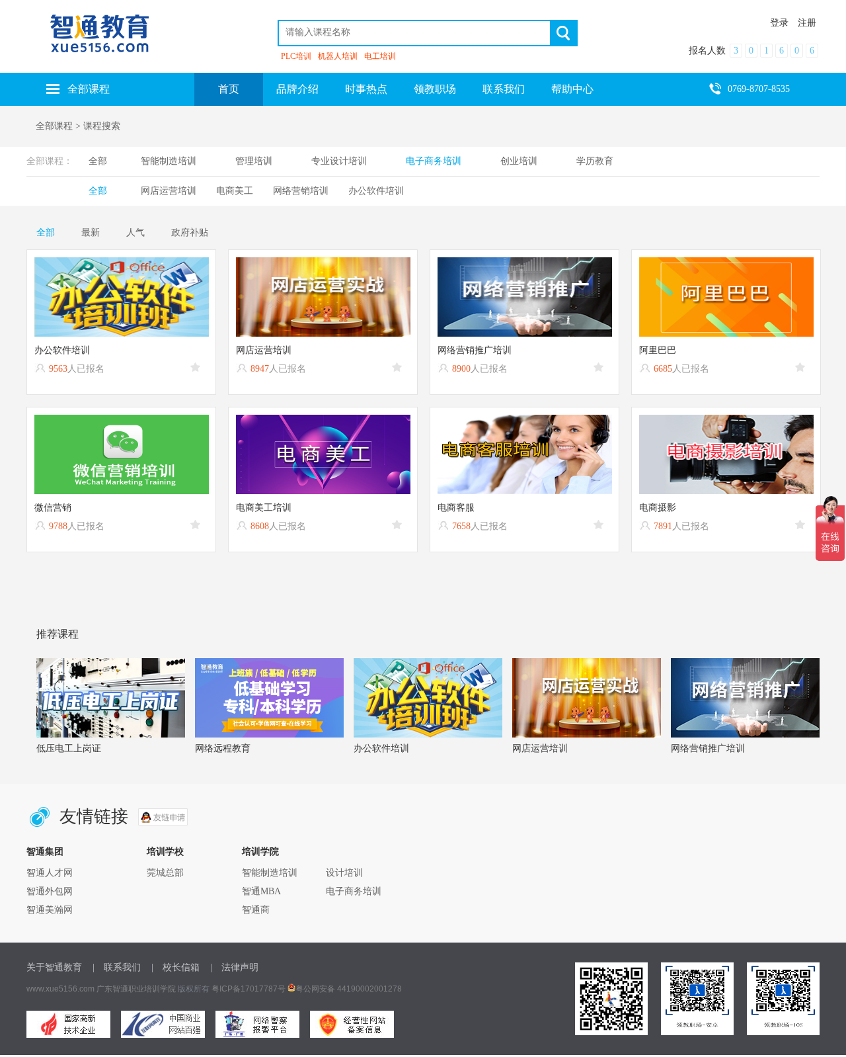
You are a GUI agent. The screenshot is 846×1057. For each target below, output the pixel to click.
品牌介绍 (297, 89)
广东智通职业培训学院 (136, 989)
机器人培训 (338, 56)
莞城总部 (165, 873)
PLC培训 (296, 56)
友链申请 (163, 816)
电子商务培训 (433, 161)
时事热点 (366, 89)
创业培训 (518, 161)
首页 (228, 89)
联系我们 (503, 89)
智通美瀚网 (49, 910)
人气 (135, 232)
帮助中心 (572, 89)
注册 (807, 23)
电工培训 (380, 56)
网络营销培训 (300, 191)
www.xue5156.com (60, 989)
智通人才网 (49, 873)
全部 (98, 161)
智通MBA (261, 891)
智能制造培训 (168, 161)
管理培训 (253, 161)
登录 (779, 23)
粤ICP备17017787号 (249, 989)
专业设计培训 (339, 161)
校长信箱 (181, 967)
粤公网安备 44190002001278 (348, 989)
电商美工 (234, 191)
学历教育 (594, 161)
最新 (90, 232)
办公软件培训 (376, 191)
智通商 (256, 910)
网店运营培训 (168, 191)
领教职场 (435, 89)
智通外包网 (49, 891)
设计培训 (344, 873)
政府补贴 (189, 232)
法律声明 (239, 967)
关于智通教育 (54, 967)
